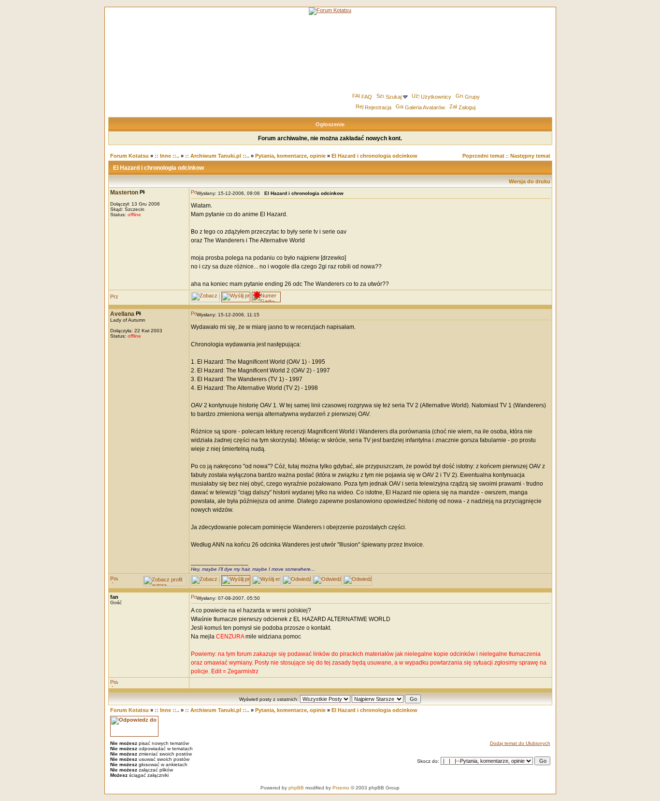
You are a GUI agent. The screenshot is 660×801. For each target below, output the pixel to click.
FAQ (366, 97)
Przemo (340, 787)
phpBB (296, 787)
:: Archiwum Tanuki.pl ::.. (217, 156)
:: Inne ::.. (167, 156)
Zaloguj (467, 107)
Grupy (472, 97)
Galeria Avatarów (425, 107)
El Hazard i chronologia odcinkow (374, 156)
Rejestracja (378, 107)
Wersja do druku (529, 181)
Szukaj (394, 97)
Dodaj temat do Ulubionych (520, 743)
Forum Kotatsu (129, 156)
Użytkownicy (436, 97)
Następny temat (530, 156)
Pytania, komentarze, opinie (290, 156)
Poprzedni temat (483, 156)
